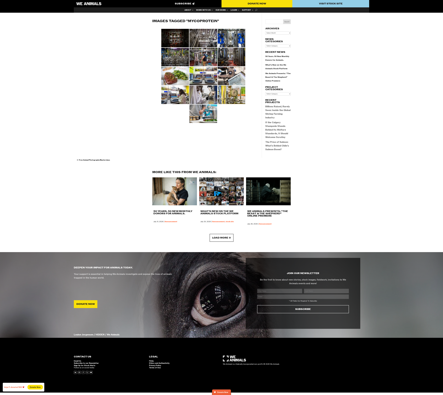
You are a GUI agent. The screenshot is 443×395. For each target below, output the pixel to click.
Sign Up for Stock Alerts (84, 365)
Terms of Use (155, 368)
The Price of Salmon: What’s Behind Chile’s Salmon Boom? (277, 146)
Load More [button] (220, 237)
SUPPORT (246, 10)
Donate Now (257, 3)
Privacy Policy (155, 365)
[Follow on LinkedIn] (75, 372)
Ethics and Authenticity (159, 363)
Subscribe (183, 3)
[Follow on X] (87, 372)
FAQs (151, 361)
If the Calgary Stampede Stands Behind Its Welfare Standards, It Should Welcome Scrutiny (276, 130)
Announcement (171, 222)
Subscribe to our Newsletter (86, 363)
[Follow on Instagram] (79, 372)
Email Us (77, 361)
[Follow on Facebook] (83, 372)
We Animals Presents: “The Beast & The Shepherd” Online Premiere (278, 77)
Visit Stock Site (331, 3)
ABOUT (187, 10)
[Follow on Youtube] (91, 372)
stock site (230, 222)
